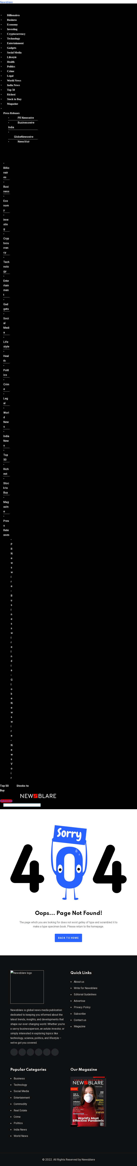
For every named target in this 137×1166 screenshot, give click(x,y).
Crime (10, 71)
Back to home (68, 938)
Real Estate (20, 1110)
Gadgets (11, 47)
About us (79, 981)
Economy (12, 24)
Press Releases (11, 113)
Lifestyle (12, 57)
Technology (13, 38)
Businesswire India (21, 125)
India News (13, 85)
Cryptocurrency (16, 33)
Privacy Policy (82, 1007)
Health (11, 61)
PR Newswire (26, 117)
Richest (11, 94)
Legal (10, 75)
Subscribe (80, 1013)
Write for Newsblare (85, 988)
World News (14, 80)
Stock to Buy (14, 99)
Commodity (20, 1104)
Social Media (14, 52)
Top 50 (11, 89)
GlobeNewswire (23, 136)
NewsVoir (24, 141)
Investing (12, 29)
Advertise (79, 1000)
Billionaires (13, 15)
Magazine (12, 103)
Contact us (80, 1020)
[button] (19, 113)
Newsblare (6, 2)
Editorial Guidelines (85, 994)
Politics (11, 66)
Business (12, 19)
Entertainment (15, 43)
